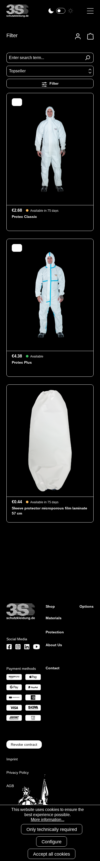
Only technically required (51, 829)
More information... (47, 819)
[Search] (88, 58)
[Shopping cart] (89, 36)
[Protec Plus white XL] (50, 295)
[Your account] (78, 36)
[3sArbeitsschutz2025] (17, 15)
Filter (53, 83)
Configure (52, 841)
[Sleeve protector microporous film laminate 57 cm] (50, 441)
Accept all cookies (51, 854)
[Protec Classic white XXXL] (50, 149)
